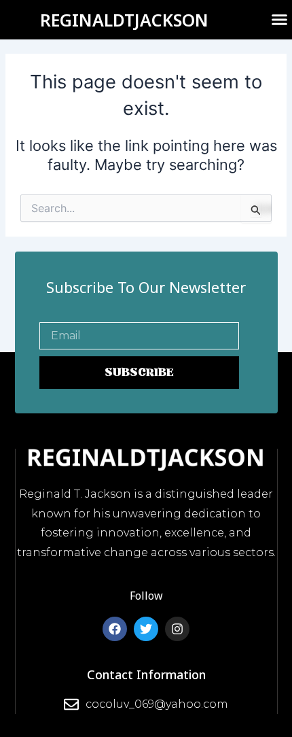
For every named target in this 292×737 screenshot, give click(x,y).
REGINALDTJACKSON (124, 19)
